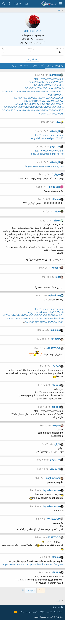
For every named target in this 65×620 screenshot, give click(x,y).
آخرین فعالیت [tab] (37, 66)
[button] (60, 4)
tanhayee (26, 35)
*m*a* (56, 366)
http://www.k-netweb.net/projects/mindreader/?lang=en (32, 564)
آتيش (57, 444)
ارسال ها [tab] (24, 66)
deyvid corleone (51, 490)
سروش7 (56, 174)
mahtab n (54, 75)
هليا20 (57, 211)
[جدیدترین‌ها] (9, 4)
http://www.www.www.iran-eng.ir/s (44, 166)
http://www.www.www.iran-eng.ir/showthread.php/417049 (47, 136)
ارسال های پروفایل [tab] (55, 66)
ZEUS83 (55, 339)
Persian (57, 607)
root (57, 277)
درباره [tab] (14, 66)
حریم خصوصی (31, 612)
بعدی (32, 590)
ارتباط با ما (58, 612)
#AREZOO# (53, 348)
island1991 (54, 296)
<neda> (56, 268)
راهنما (21, 612)
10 (60, 52)
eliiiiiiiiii (56, 385)
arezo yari (54, 187)
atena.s (56, 199)
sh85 (57, 221)
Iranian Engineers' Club (48, 617)
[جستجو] (3, 4)
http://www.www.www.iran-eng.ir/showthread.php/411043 (47, 152)
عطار (58, 122)
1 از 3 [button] (41, 590)
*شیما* (56, 426)
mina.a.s (55, 330)
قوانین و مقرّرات (46, 612)
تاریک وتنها (55, 131)
